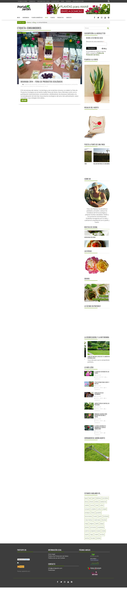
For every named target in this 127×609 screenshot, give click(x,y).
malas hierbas (88, 520)
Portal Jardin (99, 387)
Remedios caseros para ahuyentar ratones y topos (100, 415)
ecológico (87, 512)
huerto (95, 516)
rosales (96, 534)
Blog (46, 17)
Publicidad (51, 570)
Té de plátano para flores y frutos (101, 383)
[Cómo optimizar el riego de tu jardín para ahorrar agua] (92, 348)
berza (86, 501)
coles (97, 505)
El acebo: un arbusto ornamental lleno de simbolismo (100, 427)
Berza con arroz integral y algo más (94, 234)
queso (98, 531)
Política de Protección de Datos (58, 556)
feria (22, 86)
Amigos (62, 1)
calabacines (103, 501)
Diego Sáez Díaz (100, 377)
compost (87, 509)
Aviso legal (51, 554)
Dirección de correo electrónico (95, 41)
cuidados (93, 509)
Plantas (52, 17)
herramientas (88, 516)
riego (91, 534)
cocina (92, 505)
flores (93, 512)
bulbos (96, 501)
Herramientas (32, 1)
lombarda (105, 516)
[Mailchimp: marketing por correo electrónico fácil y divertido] (104, 50)
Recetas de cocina (90, 227)
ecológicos (56, 84)
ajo (90, 498)
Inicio (18, 17)
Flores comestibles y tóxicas (43, 1)
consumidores (42, 84)
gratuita (26, 86)
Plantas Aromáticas (37, 17)
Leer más (23, 100)
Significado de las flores (78, 1)
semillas (102, 534)
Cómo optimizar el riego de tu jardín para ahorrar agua (91, 357)
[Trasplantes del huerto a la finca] (108, 155)
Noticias (24, 32)
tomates (93, 538)
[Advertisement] (95, 322)
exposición (75, 84)
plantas (87, 527)
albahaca (98, 498)
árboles (99, 538)
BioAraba (34, 84)
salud (46, 86)
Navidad (104, 520)
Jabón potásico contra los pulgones (101, 404)
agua (86, 498)
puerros (87, 531)
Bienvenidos (26, 17)
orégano (92, 523)
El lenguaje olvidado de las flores (101, 372)
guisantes (98, 512)
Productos (60, 17)
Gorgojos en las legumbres (99, 393)
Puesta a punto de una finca (94, 144)
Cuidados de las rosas (22, 1)
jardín (100, 516)
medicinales (97, 520)
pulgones (93, 531)
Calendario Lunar (55, 1)
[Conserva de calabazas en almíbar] (96, 244)
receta (103, 531)
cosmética (49, 84)
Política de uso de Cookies (56, 558)
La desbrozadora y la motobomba (96, 337)
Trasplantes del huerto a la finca (105, 164)
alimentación (28, 84)
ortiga (86, 523)
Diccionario (68, 1)
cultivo (99, 509)
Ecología (19, 32)
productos (32, 86)
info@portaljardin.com (55, 568)
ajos (93, 498)
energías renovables (65, 84)
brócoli (91, 501)
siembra (87, 538)
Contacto (69, 17)
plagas (102, 523)
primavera (93, 527)
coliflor (102, 505)
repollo (87, 534)
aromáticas (105, 498)
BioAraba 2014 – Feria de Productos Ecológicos (42, 81)
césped (104, 509)
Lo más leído (88, 367)
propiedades (101, 527)
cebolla (87, 505)
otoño (97, 523)
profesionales (40, 86)
